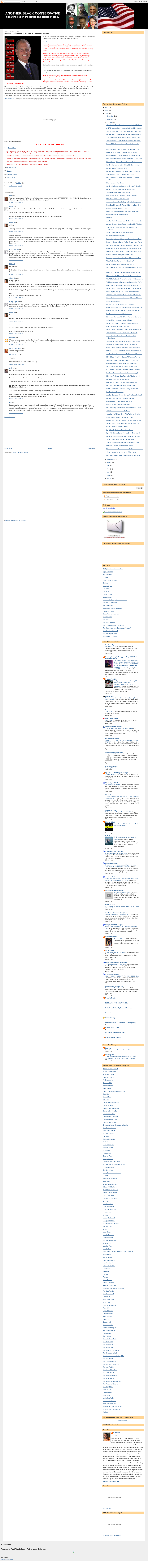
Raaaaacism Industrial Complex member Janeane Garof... (124, 420)
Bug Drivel (106, 1100)
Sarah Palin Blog (108, 1325)
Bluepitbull (106, 1094)
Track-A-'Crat (107, 1389)
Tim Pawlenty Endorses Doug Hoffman (118, 192)
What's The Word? (111, 936)
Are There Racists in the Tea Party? (115, 964)
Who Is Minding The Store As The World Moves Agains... (124, 407)
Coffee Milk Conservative (111, 1102)
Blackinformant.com (112, 795)
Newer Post (8, 449)
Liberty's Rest (107, 1212)
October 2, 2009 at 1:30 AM (16, 231)
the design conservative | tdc (114, 1032)
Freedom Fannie (108, 1147)
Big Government (108, 572)
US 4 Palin (106, 1395)
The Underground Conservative (112, 1381)
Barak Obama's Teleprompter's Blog (114, 1091)
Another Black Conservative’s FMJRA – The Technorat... (124, 288)
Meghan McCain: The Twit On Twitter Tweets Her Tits (123, 310)
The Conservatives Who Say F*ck (113, 1356)
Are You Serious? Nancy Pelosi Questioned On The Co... (124, 224)
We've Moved (118, 754)
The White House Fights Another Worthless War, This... (123, 141)
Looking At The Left (109, 1218)
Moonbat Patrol (107, 1246)
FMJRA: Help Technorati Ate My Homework (120, 304)
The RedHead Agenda (110, 1375)
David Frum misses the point (115, 235)
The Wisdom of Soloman (110, 1384)
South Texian (107, 1333)
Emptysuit (106, 1136)
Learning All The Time (110, 1198)
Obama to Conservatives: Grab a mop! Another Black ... (124, 298)
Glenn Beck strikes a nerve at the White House (121, 452)
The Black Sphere (111, 645)
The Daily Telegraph (109, 622)
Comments (109, 499)
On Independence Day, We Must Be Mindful (118, 812)
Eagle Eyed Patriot (109, 1131)
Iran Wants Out (109, 646)
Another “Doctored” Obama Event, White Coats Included (124, 395)
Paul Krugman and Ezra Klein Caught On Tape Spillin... (123, 258)
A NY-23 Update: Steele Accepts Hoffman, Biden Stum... (124, 128)
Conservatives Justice (110, 1122)
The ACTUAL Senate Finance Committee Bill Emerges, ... (124, 279)
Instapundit (106, 1181)
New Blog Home (110, 774)
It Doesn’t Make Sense (110, 1187)
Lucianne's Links (108, 591)
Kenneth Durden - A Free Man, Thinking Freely (120, 1022)
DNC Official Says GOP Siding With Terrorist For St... (123, 357)
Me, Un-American (108, 1235)
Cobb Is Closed (110, 711)
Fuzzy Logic (107, 1153)
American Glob (107, 1083)
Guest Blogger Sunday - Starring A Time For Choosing (123, 347)
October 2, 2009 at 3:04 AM (16, 308)
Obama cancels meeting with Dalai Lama (119, 401)
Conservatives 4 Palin (110, 1119)
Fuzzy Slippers (14, 249)
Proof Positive (107, 1280)
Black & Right (109, 696)
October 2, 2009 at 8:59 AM (16, 333)
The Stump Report (108, 1378)
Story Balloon (107, 1336)
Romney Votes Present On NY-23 (116, 168)
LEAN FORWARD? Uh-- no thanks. (115, 952)
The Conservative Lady (110, 1353)
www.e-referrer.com (122, 1420)
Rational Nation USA (109, 1285)
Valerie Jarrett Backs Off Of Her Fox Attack (120, 174)
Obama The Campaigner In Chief (116, 208)
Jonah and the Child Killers (113, 988)
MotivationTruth (110, 810)
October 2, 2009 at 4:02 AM (16, 321)
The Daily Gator (108, 1358)
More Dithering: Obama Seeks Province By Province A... (124, 162)
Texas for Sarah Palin (109, 1339)
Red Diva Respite (108, 1291)
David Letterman (13, 185)
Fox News (106, 588)
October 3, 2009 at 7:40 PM (16, 398)
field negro (108, 1048)
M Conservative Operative (111, 1223)
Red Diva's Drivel (108, 1294)
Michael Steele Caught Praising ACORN (118, 404)
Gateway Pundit (108, 1156)
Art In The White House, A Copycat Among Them (121, 366)
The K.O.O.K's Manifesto (111, 1364)
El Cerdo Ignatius (108, 1133)
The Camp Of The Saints (111, 1350)
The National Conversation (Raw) (116, 913)
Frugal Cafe (106, 1150)
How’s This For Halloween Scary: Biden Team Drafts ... (123, 211)
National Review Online (110, 603)
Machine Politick (108, 1226)
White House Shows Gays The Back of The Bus (121, 344)
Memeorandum (11, 167)
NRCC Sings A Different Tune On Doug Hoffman (121, 152)
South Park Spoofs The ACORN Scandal (119, 314)
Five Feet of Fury (108, 1145)
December (110, 116)
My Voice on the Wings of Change (116, 773)
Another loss (13, 354)
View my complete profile (111, 1481)
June (108, 469)
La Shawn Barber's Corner (114, 986)
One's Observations (109, 1266)
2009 (107, 113)
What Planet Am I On (109, 1403)
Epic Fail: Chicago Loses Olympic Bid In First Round (123, 433)
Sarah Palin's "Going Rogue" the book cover (120, 439)
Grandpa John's (108, 1170)
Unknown (12, 337)
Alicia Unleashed (108, 1080)
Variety (48, 42)
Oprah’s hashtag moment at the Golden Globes (119, 728)
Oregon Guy (107, 1268)
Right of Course (108, 1311)
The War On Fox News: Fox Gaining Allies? (120, 261)
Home (50, 449)
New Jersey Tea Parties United (112, 608)
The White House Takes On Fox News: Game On (121, 333)
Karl (10, 402)
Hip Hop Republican (112, 738)
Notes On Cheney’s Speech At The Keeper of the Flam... (124, 242)
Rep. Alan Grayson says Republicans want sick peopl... (123, 455)
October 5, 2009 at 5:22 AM (16, 413)
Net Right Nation (108, 605)
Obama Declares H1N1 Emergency (117, 214)
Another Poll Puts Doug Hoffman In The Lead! (120, 189)
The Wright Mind (108, 1387)
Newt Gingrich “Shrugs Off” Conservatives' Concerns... (123, 291)
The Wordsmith (110, 998)
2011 (107, 107)
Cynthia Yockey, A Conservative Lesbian (115, 1125)
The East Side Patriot (109, 1361)
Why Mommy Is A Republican (112, 1406)
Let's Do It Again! (119, 938)
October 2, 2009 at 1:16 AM (16, 218)
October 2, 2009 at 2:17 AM (16, 245)
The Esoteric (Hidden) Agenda (123, 892)
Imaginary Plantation (111, 768)
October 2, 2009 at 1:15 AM (16, 202)
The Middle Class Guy (110, 1370)
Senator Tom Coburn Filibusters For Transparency (122, 323)
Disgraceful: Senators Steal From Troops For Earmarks (123, 317)
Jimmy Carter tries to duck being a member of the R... (123, 442)
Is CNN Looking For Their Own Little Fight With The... (123, 149)
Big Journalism (107, 574)
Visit (107, 1508)
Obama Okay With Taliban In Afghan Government (121, 363)
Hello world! (109, 720)
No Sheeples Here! (109, 1260)
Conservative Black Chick (113, 726)
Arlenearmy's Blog (111, 863)
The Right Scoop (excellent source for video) (117, 628)
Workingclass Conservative (111, 1409)
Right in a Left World (109, 1305)
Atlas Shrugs (107, 1088)
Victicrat (109, 218)
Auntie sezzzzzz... (15, 348)
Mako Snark (107, 1232)
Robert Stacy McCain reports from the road (119, 255)
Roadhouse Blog (108, 1313)
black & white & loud (112, 1027)
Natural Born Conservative (114, 752)
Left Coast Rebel (108, 1204)
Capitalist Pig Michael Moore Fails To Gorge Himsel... (123, 414)
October (109, 122)
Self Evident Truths (109, 1330)
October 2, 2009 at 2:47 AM (16, 274)
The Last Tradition (111, 679)
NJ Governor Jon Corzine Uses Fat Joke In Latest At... (123, 369)
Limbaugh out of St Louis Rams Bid (117, 326)
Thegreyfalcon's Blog (112, 974)
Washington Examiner (110, 636)
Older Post (92, 449)
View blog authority (109, 508)
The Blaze (106, 619)
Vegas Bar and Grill (111, 718)
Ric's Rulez (106, 1297)
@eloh (11, 206)
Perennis (105, 1274)
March (109, 478)
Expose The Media (109, 1139)
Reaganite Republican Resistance (113, 1288)
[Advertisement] (20, 432)
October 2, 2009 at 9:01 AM (16, 344)
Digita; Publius (110, 1013)
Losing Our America (109, 1221)
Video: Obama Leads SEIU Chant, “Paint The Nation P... (124, 329)
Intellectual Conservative (110, 1184)
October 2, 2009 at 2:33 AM (16, 260)
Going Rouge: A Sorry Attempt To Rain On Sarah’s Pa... (123, 239)
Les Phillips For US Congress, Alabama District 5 (121, 195)
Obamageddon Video (113, 301)
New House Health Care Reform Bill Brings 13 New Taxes (124, 158)
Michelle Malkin (9, 98)
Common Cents (108, 1105)
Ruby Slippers (107, 1316)
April (108, 475)
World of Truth (110, 904)
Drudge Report (107, 586)
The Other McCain (108, 1373)
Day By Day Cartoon (109, 1128)
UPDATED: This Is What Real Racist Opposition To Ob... (124, 351)
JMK (10, 368)
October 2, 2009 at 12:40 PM (16, 364)
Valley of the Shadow (109, 1401)
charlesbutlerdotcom (112, 877)
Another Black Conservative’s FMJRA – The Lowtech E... (124, 221)
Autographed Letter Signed (114, 925)
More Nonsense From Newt (115, 183)
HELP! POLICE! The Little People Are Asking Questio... (123, 272)
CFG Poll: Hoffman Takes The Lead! (117, 199)
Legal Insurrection (108, 1206)
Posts (107, 496)
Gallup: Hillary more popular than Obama (119, 320)
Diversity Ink (109, 1055)
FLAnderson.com (111, 836)
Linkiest (105, 1215)
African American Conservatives (116, 962)
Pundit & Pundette (108, 1282)
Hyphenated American (110, 1178)
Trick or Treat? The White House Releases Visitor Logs (123, 131)
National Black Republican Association (115, 600)
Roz (10, 195)
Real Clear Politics (109, 611)
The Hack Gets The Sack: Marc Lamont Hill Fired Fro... (123, 295)
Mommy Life (107, 1243)
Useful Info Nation (108, 1398)
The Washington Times (110, 633)
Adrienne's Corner (108, 1077)
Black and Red (110, 822)
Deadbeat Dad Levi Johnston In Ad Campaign (120, 398)
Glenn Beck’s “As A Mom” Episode (117, 427)
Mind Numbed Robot (109, 1240)
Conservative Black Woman (114, 890)
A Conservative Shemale (110, 1069)
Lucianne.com (107, 594)
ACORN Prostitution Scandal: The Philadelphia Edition (123, 251)
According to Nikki (108, 1074)
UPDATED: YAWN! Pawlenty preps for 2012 (120, 445)
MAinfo (105, 1229)
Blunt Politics (107, 1097)
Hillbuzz (105, 1176)
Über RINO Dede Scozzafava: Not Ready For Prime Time (124, 245)
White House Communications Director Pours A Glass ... (124, 341)
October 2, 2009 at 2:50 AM (16, 297)
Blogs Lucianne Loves (110, 580)
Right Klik (106, 1308)
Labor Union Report (109, 1195)
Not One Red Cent (108, 1263)
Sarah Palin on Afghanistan (114, 392)
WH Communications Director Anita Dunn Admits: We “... (124, 282)
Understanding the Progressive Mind (116, 853)
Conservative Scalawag (110, 1116)
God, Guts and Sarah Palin (111, 1161)
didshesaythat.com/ (111, 766)
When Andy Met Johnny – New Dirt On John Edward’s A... (124, 449)
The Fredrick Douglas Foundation (113, 625)
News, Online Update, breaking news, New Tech (118, 1252)
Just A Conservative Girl (110, 1190)
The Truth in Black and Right (114, 851)
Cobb (107, 710)
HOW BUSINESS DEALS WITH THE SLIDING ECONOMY (122, 976)
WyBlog (105, 1412)
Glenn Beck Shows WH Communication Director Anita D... (124, 307)
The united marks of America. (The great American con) (121, 1050)
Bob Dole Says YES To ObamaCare (117, 379)
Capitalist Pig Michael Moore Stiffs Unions (119, 430)
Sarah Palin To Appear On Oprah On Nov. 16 (120, 264)
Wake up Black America (113, 1037)
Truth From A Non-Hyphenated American (118, 1008)
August (109, 462)
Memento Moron (108, 1237)
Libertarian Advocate (109, 1209)
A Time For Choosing (109, 1071)
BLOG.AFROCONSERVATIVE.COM (116, 1003)
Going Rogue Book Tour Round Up (113, 1164)
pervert (20, 185)
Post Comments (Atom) (20, 452)
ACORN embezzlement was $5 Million (118, 411)
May (108, 472)
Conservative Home (109, 1114)
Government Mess (109, 1167)
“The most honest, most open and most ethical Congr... (123, 137)
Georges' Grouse (108, 1159)
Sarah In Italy (107, 1322)
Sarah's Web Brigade (109, 1328)
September (110, 459)
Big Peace (106, 577)
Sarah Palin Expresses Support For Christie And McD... (123, 186)
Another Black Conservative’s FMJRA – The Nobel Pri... (124, 354)
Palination (106, 1271)
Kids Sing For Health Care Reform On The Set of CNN (123, 376)
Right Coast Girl (108, 1302)
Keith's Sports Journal (110, 1192)
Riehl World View (108, 1299)
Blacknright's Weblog (112, 783)
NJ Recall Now (107, 1257)
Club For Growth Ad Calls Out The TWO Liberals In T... (123, 276)
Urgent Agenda (107, 1392)
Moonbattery (107, 1249)
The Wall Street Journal (110, 631)
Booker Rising (110, 1018)
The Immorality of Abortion (113, 784)
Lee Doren (106, 1201)
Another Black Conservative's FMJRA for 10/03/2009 (122, 423)
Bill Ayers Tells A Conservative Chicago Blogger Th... (123, 385)
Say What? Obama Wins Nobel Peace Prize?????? (122, 360)
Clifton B (12, 222)
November (110, 119)
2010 (107, 110)
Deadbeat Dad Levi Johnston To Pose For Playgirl (122, 373)
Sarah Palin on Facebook (111, 614)
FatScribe (106, 1142)
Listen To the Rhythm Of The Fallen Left (117, 914)
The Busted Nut (108, 1347)
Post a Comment (9, 417)
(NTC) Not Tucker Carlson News (113, 569)
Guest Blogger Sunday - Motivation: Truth (119, 417)
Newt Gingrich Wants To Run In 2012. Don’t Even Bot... (123, 205)
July (108, 466)
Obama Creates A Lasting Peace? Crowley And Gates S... (124, 155)
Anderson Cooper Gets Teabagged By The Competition (123, 202)
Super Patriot (109, 950)
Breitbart (105, 583)
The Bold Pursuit (108, 1342)
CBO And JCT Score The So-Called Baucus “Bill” (121, 382)
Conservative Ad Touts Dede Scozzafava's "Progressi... (123, 171)
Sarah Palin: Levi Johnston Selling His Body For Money (123, 165)
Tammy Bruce (107, 617)
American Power (108, 1085)
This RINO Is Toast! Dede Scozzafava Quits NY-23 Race (124, 125)
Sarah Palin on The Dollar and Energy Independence (122, 389)
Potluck (105, 1277)
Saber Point (106, 1319)
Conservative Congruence (111, 1108)
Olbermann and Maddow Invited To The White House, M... (124, 248)
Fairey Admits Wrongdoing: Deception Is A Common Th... (124, 285)
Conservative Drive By (110, 1111)
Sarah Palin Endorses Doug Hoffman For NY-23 (121, 232)
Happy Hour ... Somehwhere (112, 1173)
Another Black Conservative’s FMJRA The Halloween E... (124, 134)
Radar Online (12, 148)
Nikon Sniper (107, 1254)
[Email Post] (23, 183)
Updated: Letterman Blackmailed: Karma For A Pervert (26, 33)
